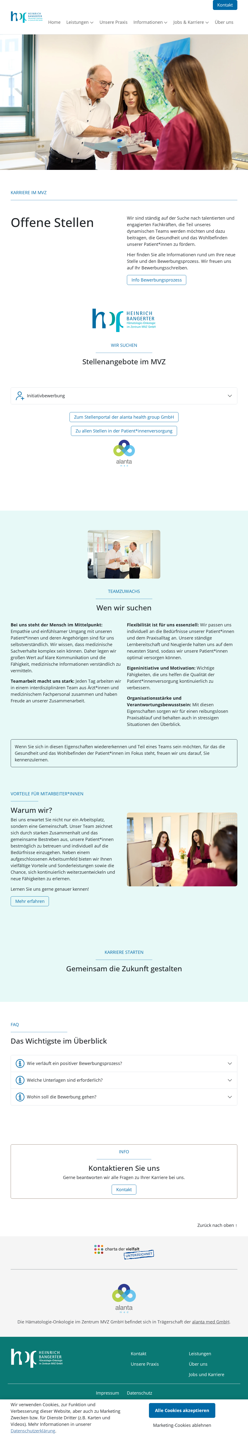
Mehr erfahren (30, 901)
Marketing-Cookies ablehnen (182, 1425)
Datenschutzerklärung (33, 1431)
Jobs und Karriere (206, 1374)
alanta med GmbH (210, 1322)
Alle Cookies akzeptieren (182, 1410)
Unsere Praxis (145, 1364)
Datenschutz (139, 1393)
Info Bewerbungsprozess (157, 280)
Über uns (198, 1364)
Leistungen (200, 1353)
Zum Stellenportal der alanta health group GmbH (124, 417)
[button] (55, 22)
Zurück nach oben (217, 1225)
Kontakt (225, 5)
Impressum (107, 1393)
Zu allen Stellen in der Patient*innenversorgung (124, 431)
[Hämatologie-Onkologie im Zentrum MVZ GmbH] (27, 17)
